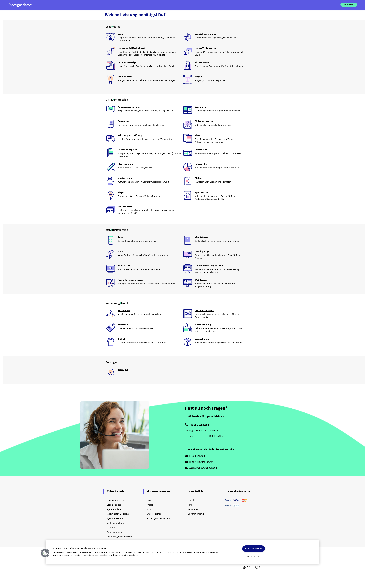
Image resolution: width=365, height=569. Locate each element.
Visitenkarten (125, 206)
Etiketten (123, 324)
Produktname (125, 76)
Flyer (197, 135)
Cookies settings (254, 556)
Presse (150, 504)
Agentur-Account (115, 518)
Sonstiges (123, 369)
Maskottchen (125, 178)
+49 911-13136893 (199, 424)
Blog (149, 500)
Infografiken (201, 163)
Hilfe (190, 504)
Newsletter (124, 265)
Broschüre (200, 106)
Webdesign (201, 279)
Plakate (199, 178)
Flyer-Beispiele (114, 509)
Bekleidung (124, 310)
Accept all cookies (253, 548)
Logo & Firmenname (205, 33)
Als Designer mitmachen (158, 518)
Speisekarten (202, 192)
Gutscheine (201, 149)
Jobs (149, 509)
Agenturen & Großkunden (201, 468)
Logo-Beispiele (114, 504)
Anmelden (348, 4)
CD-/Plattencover (204, 310)
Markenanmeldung (116, 522)
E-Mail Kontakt (195, 456)
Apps (120, 237)
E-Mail (191, 500)
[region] (182, 552)
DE (248, 567)
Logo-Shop (112, 527)
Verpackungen (202, 338)
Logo (120, 33)
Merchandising (203, 324)
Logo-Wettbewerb (115, 500)
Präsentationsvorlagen (130, 279)
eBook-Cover (201, 237)
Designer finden (114, 532)
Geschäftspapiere (127, 149)
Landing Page (202, 251)
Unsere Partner (154, 513)
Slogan (198, 76)
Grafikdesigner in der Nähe (119, 536)
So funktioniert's (196, 513)
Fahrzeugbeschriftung (130, 135)
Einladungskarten (204, 121)
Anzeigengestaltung (129, 106)
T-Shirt (121, 338)
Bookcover (123, 121)
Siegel (121, 192)
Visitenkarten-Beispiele (118, 513)
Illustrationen (125, 163)
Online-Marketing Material (209, 265)
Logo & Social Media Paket (131, 48)
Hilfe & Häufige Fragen (199, 462)
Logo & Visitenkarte (205, 48)
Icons (120, 251)
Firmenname (202, 62)
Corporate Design (127, 62)
